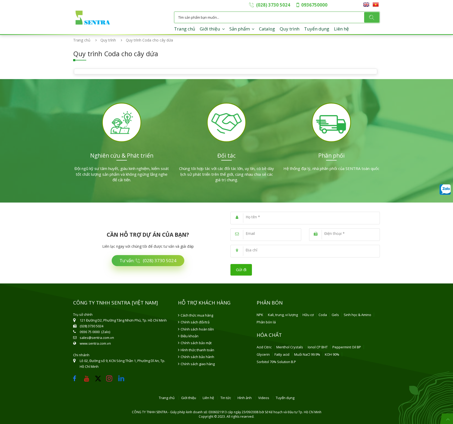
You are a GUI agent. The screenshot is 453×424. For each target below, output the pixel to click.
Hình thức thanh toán (197, 350)
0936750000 (314, 5)
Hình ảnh (245, 398)
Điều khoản (189, 336)
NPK (260, 315)
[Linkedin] (122, 377)
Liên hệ (341, 29)
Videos (263, 398)
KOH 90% (332, 354)
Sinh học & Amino (357, 315)
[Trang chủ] (92, 12)
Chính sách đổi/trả (195, 322)
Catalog (267, 29)
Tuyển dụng (316, 29)
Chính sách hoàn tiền (197, 329)
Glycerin (263, 354)
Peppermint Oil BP (346, 347)
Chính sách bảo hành (197, 356)
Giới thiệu (210, 29)
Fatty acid (281, 354)
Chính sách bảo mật (196, 342)
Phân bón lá (266, 322)
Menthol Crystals (289, 347)
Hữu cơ (308, 315)
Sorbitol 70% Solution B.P (276, 362)
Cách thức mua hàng (197, 315)
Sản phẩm (239, 29)
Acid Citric (264, 347)
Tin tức (225, 398)
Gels (335, 315)
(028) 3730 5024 (273, 5)
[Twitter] (100, 380)
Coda (323, 315)
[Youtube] (88, 377)
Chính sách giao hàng (198, 363)
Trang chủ (184, 29)
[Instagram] (110, 377)
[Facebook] (76, 377)
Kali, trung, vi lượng (283, 315)
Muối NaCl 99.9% (307, 354)
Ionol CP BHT (318, 347)
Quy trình (289, 29)
